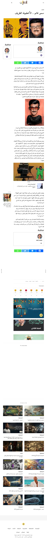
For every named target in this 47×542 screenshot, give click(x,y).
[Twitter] (25, 62)
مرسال (29, 184)
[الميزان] (23, 2)
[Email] (41, 55)
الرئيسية (33, 281)
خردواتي (23, 532)
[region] (28, 330)
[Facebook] (39, 62)
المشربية (33, 184)
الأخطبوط (36, 281)
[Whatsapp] (17, 62)
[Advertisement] (28, 265)
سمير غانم (39, 141)
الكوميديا (30, 281)
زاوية (28, 532)
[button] (28, 330)
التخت (42, 9)
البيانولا (19, 528)
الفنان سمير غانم (38, 87)
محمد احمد (7, 53)
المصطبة (42, 418)
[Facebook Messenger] (32, 62)
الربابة (9, 528)
